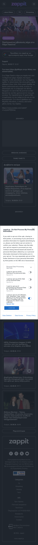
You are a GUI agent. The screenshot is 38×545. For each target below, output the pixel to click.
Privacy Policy (31, 315)
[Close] (34, 230)
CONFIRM (12, 308)
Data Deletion (7, 315)
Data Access (19, 315)
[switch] (30, 272)
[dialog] (19, 272)
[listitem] (19, 267)
